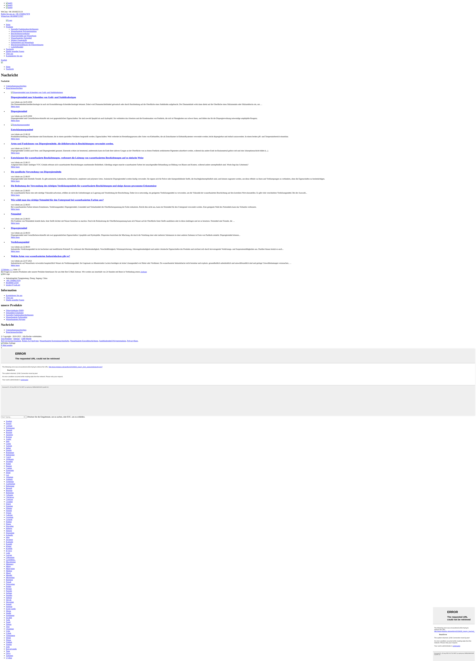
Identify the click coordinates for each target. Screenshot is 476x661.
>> (12, 270)
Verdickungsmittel (20, 242)
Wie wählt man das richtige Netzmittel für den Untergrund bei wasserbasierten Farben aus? (57, 200)
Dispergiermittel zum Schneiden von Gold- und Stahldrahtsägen (43, 97)
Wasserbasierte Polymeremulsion (24, 31)
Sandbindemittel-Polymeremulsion (112, 341)
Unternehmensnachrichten (16, 86)
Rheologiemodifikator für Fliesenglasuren (27, 45)
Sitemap (16, 339)
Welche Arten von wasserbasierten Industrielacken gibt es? (40, 256)
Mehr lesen (15, 106)
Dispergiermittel (19, 111)
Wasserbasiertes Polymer (15, 319)
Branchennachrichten (14, 88)
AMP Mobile (26, 339)
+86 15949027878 (13, 280)
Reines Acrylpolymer (30, 341)
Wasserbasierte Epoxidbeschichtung (84, 341)
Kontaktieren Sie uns (14, 56)
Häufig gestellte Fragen (15, 51)
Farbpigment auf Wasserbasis (22, 42)
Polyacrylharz (132, 341)
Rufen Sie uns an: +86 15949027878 (15, 14)
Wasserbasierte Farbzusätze (16, 317)
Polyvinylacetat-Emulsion (11, 341)
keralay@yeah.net (13, 285)
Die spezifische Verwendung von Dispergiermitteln (36, 171)
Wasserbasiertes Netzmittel (21, 38)
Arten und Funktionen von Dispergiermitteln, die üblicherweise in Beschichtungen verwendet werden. (62, 143)
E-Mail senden (6, 345)
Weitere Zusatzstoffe (19, 40)
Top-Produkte (6, 339)
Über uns (9, 54)
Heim (8, 25)
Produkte (9, 27)
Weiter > (7, 270)
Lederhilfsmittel (17, 47)
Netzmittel (16, 214)
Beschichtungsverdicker (20, 33)
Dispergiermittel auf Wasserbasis (23, 36)
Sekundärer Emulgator (15, 313)
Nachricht (10, 49)
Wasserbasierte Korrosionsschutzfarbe (54, 341)
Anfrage (143, 272)
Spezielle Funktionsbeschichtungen (24, 29)
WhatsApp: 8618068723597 (12, 16)
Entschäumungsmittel (22, 129)
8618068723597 (12, 283)
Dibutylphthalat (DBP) (15, 310)
